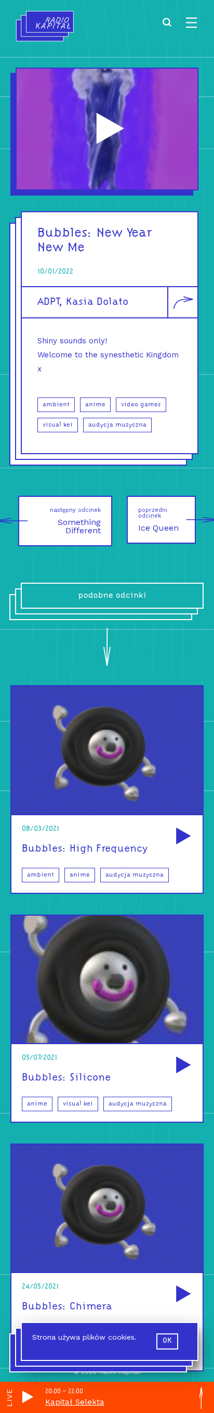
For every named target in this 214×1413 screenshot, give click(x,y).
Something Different (75, 521)
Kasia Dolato (97, 302)
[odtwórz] (182, 836)
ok (167, 1341)
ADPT (48, 302)
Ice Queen (158, 520)
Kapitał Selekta (74, 1402)
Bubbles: (64, 233)
